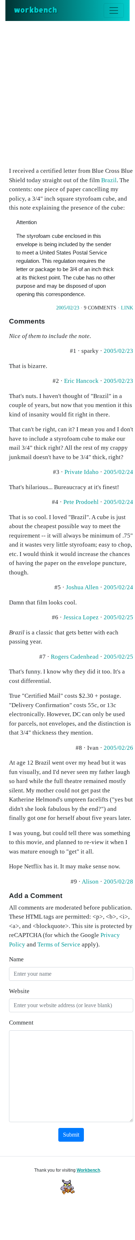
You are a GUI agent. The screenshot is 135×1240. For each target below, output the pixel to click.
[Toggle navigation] (114, 10)
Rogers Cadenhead (75, 656)
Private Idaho (81, 472)
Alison (90, 881)
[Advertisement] (67, 92)
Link (127, 308)
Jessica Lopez (81, 617)
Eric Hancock (81, 380)
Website (19, 991)
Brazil (109, 180)
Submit (71, 1135)
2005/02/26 (118, 747)
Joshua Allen (82, 587)
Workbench (88, 1170)
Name (16, 959)
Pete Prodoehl (81, 502)
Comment (21, 1022)
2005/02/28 (118, 881)
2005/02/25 (118, 617)
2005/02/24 (118, 472)
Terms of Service (58, 944)
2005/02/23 (67, 308)
